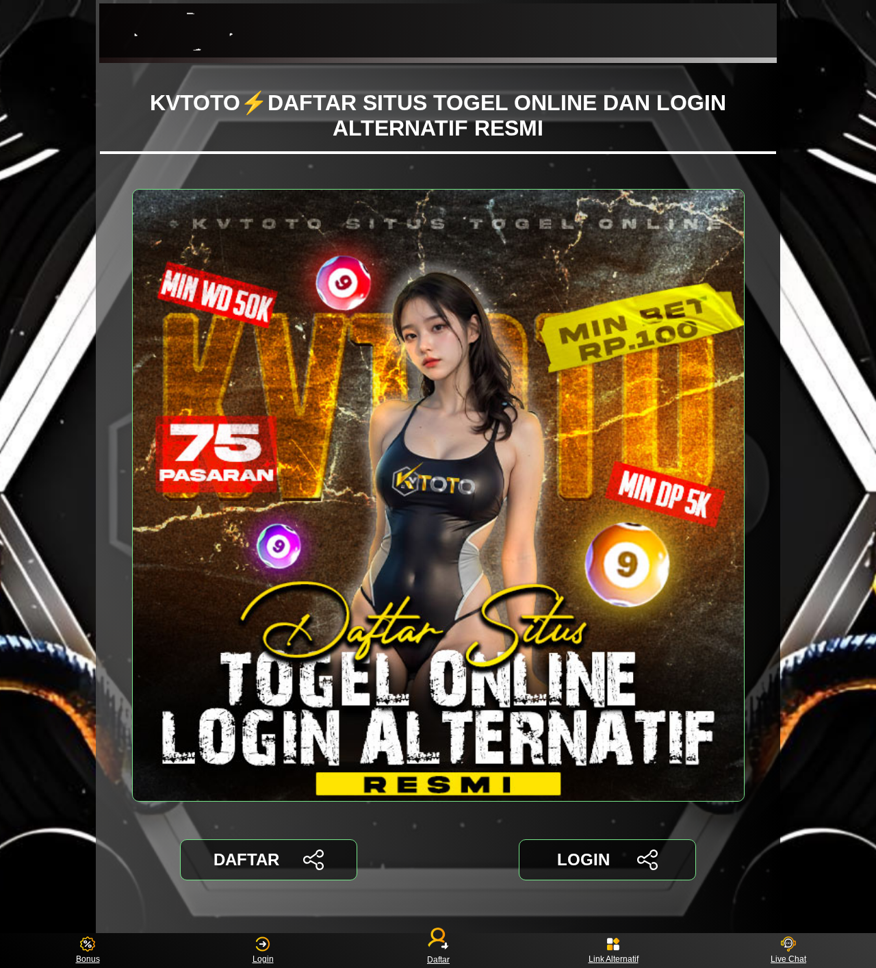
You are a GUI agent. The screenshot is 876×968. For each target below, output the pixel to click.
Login (263, 959)
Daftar (438, 959)
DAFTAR (246, 859)
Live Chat (788, 959)
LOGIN (583, 859)
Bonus (88, 959)
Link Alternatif (614, 959)
